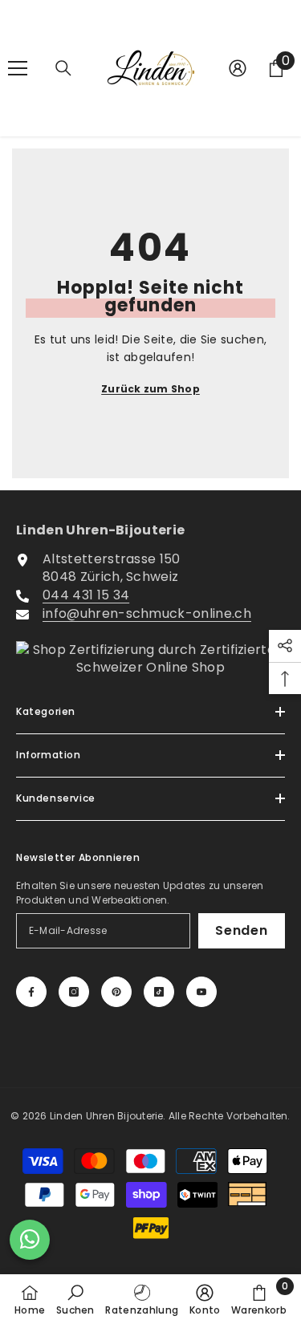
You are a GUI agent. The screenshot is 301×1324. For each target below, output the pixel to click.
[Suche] (63, 68)
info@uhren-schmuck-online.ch (147, 613)
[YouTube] (201, 992)
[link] (75, 1299)
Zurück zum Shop (150, 389)
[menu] (17, 68)
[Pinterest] (116, 992)
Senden (241, 930)
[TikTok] (159, 992)
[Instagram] (74, 992)
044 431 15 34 (86, 595)
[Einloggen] (237, 68)
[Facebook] (31, 992)
